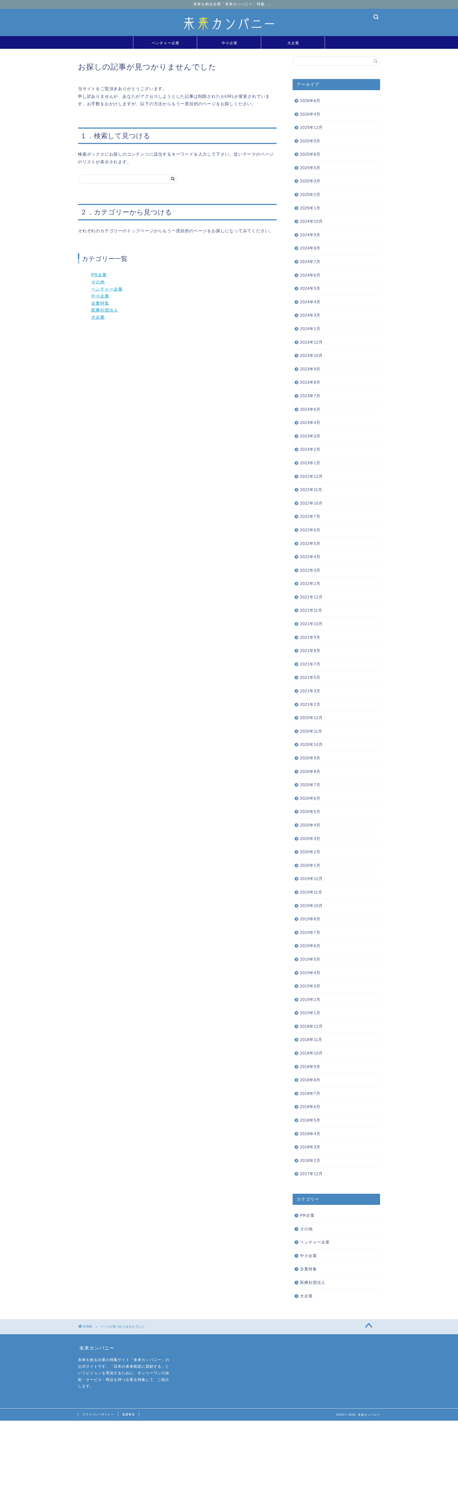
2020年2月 (310, 852)
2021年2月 (310, 704)
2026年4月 (310, 114)
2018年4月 (310, 1133)
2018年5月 (310, 1120)
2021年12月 (311, 597)
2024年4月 (310, 302)
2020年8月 (310, 771)
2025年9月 (310, 141)
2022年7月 (310, 516)
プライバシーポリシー (98, 1414)
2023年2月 (310, 449)
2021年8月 (310, 650)
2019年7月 (310, 932)
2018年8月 (310, 1080)
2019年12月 (311, 878)
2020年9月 (310, 758)
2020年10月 (311, 744)
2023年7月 (310, 395)
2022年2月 (310, 583)
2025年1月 (310, 208)
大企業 (293, 43)
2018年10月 (311, 1053)
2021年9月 (310, 637)
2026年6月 (310, 100)
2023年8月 (310, 382)
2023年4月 (310, 422)
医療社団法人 (104, 310)
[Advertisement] (159, 1458)
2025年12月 (311, 127)
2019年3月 (310, 986)
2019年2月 (310, 999)
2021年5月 (310, 677)
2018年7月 (310, 1093)
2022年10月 (311, 503)
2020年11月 (311, 731)
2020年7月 (310, 784)
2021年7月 (310, 664)
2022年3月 (310, 570)
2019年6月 (310, 945)
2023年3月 (310, 436)
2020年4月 (310, 825)
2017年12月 (311, 1173)
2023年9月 (310, 369)
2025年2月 (310, 194)
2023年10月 (311, 355)
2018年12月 (311, 1026)
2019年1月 (310, 1013)
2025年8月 (310, 154)
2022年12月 (311, 476)
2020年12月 (311, 717)
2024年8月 (310, 248)
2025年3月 (310, 181)
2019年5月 (310, 959)
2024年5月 (310, 288)
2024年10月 (311, 221)
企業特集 (100, 303)
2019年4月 (310, 972)
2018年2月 (310, 1160)
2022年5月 (310, 543)
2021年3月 (310, 691)
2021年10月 (311, 624)
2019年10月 (311, 905)
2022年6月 (310, 530)
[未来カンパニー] (229, 35)
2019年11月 (311, 892)
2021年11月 (311, 610)
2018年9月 (310, 1066)
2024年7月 (310, 261)
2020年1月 (310, 865)
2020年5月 (310, 811)
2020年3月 (310, 838)
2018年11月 (311, 1039)
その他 (98, 282)
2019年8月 (310, 919)
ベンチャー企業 (165, 43)
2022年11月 (311, 489)
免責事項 (128, 1414)
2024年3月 (310, 315)
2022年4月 (310, 556)
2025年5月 (310, 167)
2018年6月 (310, 1106)
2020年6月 (310, 798)
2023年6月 (310, 409)
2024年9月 (310, 235)
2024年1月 (310, 328)
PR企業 (99, 275)
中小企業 (229, 43)
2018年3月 (310, 1147)
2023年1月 (310, 463)
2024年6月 (310, 275)
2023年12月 (311, 342)
